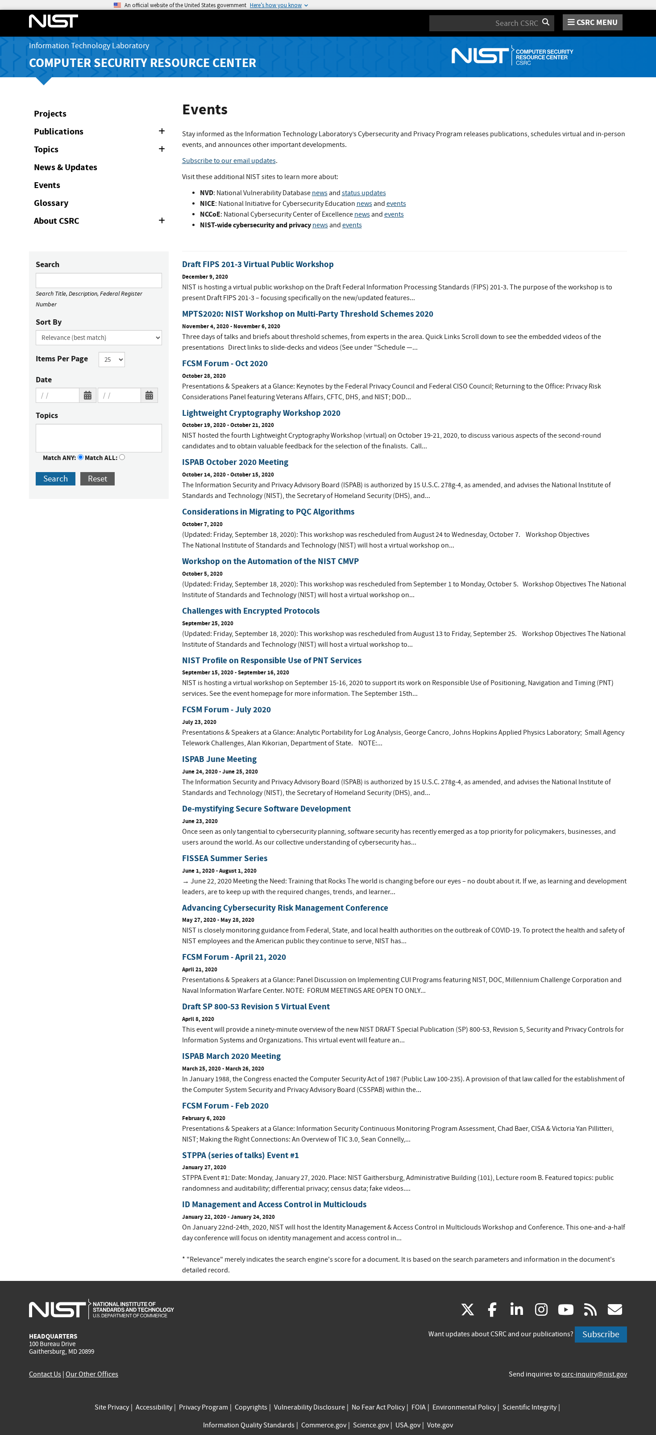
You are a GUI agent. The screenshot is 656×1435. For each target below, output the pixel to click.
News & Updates (65, 167)
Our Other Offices (92, 1374)
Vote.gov (440, 1425)
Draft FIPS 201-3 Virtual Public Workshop (258, 264)
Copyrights (251, 1407)
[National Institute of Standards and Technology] (101, 1308)
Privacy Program (203, 1407)
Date (44, 379)
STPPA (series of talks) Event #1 (240, 1155)
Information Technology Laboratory (89, 46)
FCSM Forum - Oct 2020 (225, 363)
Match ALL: (102, 457)
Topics (101, 151)
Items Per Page (62, 358)
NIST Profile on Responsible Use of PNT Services (271, 660)
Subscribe (600, 1334)
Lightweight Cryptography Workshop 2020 (261, 412)
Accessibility (154, 1407)
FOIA (418, 1407)
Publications (101, 133)
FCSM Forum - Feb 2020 (225, 1105)
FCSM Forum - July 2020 (226, 709)
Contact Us (45, 1374)
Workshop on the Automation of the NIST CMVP (270, 561)
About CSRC (101, 222)
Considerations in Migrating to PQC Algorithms (268, 511)
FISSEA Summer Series (224, 858)
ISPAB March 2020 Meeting (231, 1056)
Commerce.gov (323, 1425)
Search (47, 264)
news (320, 192)
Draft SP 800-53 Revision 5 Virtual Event (256, 1006)
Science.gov (371, 1425)
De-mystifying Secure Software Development (266, 808)
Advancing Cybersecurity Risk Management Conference (285, 907)
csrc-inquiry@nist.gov (594, 1374)
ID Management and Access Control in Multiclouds (274, 1204)
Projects (50, 114)
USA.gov (407, 1425)
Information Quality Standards (249, 1425)
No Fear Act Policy (378, 1407)
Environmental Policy (464, 1407)
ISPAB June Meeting (219, 759)
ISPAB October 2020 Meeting (235, 462)
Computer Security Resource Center (142, 62)
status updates (364, 192)
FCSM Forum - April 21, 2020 (234, 956)
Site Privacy (112, 1407)
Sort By (49, 322)
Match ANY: (60, 457)
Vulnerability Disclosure (309, 1407)
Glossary (51, 203)
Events (47, 185)
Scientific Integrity (529, 1407)
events (396, 203)
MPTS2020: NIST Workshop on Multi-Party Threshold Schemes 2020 (307, 313)
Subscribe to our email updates (229, 160)
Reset (97, 478)
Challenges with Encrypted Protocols (251, 610)
